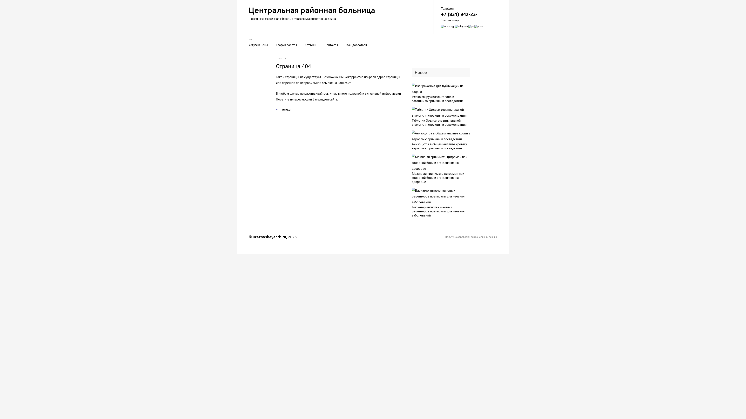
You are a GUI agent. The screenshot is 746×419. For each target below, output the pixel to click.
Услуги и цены (258, 45)
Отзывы (310, 45)
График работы (286, 45)
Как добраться (356, 45)
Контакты (331, 45)
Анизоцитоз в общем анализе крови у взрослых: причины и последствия (439, 146)
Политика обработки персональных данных (471, 236)
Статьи (285, 110)
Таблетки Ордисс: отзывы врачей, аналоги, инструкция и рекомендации (439, 122)
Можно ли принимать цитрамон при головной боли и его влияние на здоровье (438, 178)
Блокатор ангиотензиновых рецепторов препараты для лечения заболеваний (438, 211)
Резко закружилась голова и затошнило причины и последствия (437, 99)
